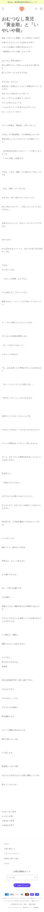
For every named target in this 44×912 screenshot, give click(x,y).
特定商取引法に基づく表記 (19, 904)
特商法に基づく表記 (11, 858)
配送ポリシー (27, 907)
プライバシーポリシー (12, 853)
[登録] (34, 877)
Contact (7, 863)
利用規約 (35, 907)
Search (6, 844)
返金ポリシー (36, 901)
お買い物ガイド (9, 849)
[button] (2, 8)
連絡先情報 (32, 904)
